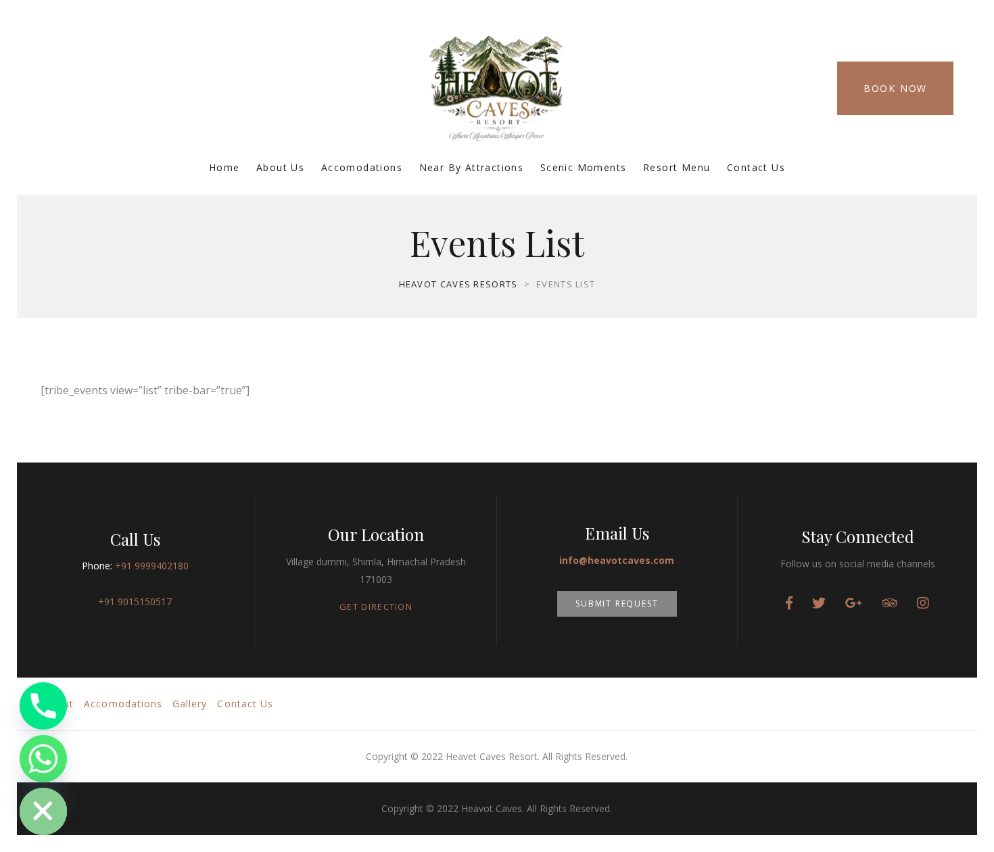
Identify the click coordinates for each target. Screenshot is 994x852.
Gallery (189, 703)
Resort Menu (676, 167)
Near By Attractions (471, 167)
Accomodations (361, 167)
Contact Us (756, 167)
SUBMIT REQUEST (616, 603)
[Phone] (43, 706)
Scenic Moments (583, 167)
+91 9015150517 (135, 601)
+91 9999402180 (152, 565)
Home (224, 167)
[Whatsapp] (43, 758)
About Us (280, 167)
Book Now (895, 88)
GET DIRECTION (375, 606)
